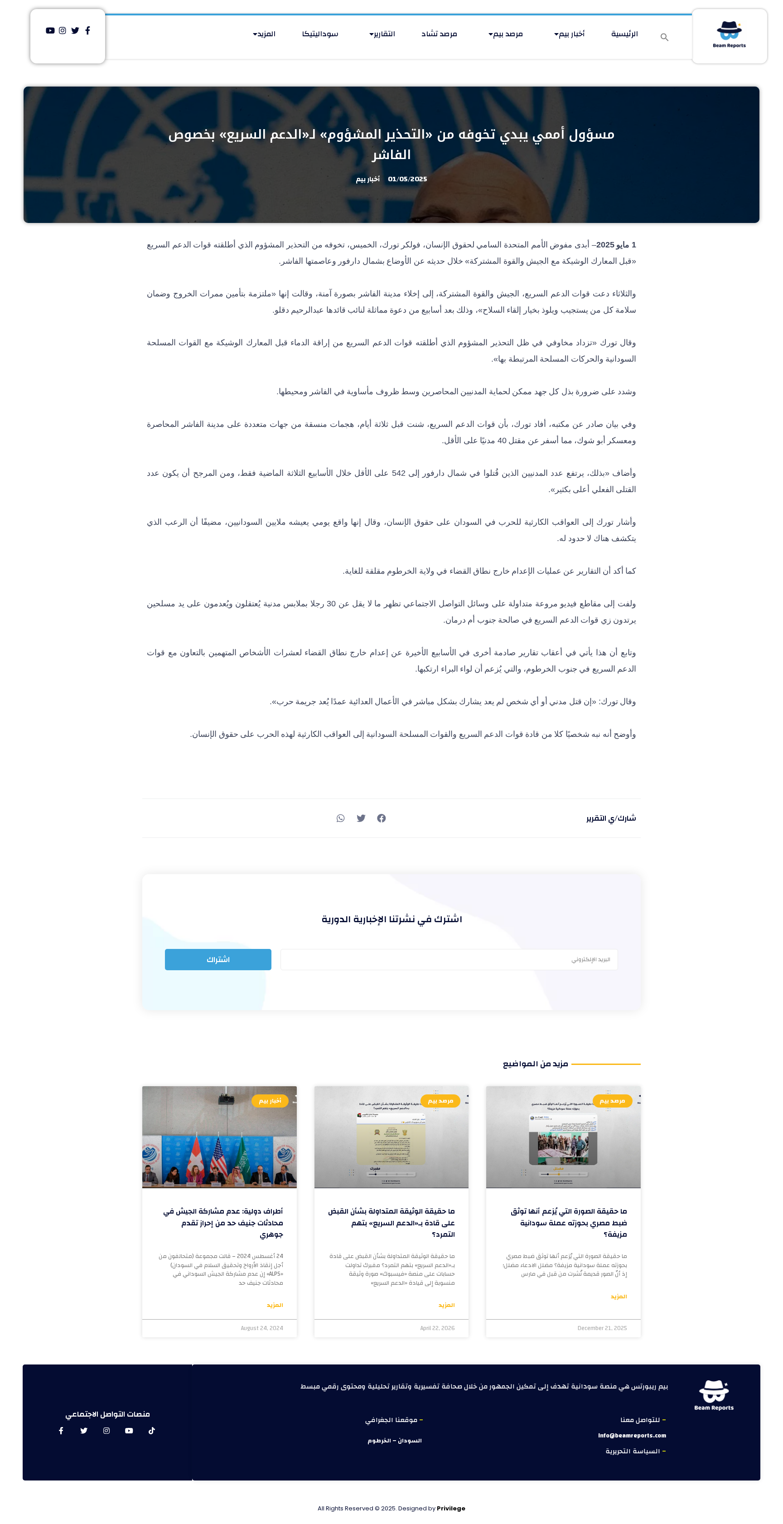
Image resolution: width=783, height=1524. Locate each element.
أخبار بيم (572, 34)
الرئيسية (624, 34)
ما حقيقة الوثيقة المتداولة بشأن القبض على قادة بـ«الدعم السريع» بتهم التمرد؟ (391, 1223)
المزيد (266, 34)
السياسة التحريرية (633, 1451)
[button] (664, 37)
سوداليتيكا (320, 34)
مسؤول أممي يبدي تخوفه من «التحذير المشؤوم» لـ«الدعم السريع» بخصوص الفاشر (391, 144)
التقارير (384, 34)
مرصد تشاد (439, 34)
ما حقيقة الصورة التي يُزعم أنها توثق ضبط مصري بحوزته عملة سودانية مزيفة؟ (569, 1223)
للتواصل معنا (641, 1420)
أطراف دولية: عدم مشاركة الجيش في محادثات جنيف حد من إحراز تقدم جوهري (223, 1223)
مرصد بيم (508, 34)
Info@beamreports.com (632, 1435)
